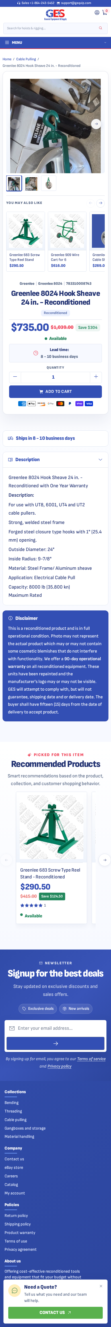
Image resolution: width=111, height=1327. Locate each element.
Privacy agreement (21, 1249)
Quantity (55, 368)
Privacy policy (59, 1066)
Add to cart (59, 391)
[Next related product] (100, 203)
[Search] (100, 28)
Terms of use (16, 1241)
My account (15, 1193)
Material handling (19, 1136)
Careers (11, 1176)
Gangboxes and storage (25, 1128)
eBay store (14, 1167)
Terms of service (91, 1059)
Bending (11, 1102)
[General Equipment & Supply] (55, 14)
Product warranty (20, 1232)
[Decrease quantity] (15, 377)
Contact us (14, 1159)
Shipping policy (18, 1224)
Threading (13, 1111)
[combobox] (51, 28)
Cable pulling (15, 1119)
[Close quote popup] (100, 1286)
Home (7, 59)
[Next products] (104, 860)
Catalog (11, 1184)
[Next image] (96, 124)
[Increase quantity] (96, 377)
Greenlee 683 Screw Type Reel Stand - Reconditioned (50, 873)
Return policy (16, 1215)
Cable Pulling (26, 59)
